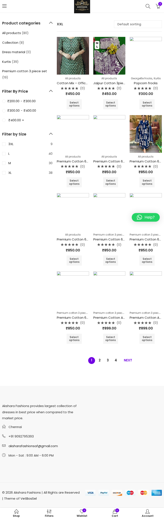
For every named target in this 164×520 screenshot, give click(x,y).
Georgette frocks (141, 78)
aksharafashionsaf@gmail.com (33, 446)
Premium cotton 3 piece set (110, 234)
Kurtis (157, 78)
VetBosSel (28, 498)
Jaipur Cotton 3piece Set (113, 83)
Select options (74, 104)
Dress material (13, 52)
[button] (146, 217)
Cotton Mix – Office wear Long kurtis (85, 83)
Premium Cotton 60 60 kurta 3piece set (88, 161)
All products (73, 78)
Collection (10, 42)
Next (128, 360)
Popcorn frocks (146, 83)
